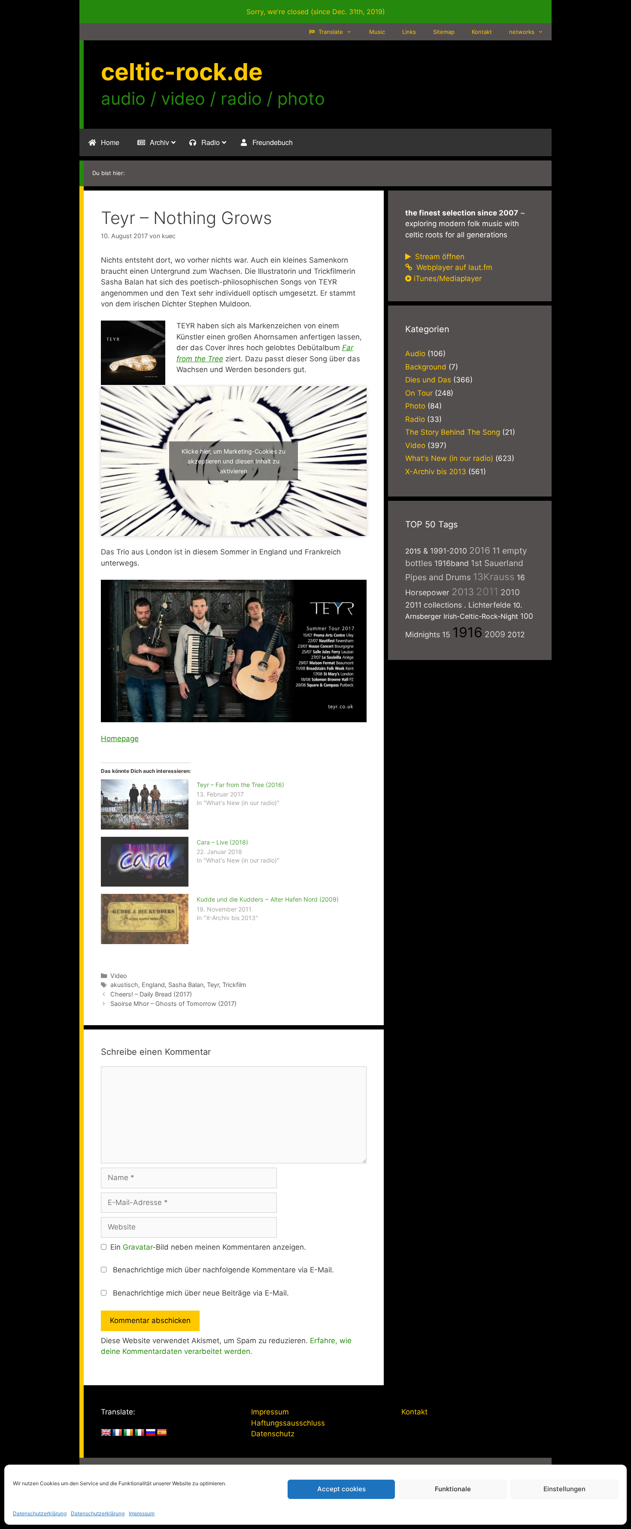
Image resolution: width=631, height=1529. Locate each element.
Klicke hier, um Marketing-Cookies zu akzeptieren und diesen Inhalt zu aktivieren (233, 461)
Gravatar (137, 1247)
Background (425, 367)
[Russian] (151, 1433)
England (153, 984)
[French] (117, 1433)
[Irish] (128, 1433)
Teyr (213, 984)
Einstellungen (564, 1489)
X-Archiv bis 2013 (435, 471)
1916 (467, 632)
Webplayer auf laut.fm (453, 267)
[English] (106, 1433)
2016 (479, 550)
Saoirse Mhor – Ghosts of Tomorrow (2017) (173, 1003)
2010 (510, 592)
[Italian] (139, 1433)
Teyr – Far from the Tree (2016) (240, 784)
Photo (415, 406)
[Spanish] (162, 1433)
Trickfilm (234, 984)
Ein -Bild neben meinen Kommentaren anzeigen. (208, 1247)
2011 (487, 591)
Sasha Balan (185, 984)
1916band (451, 563)
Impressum (142, 1513)
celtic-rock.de (182, 72)
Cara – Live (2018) (222, 842)
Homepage (120, 738)
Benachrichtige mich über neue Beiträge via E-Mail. (201, 1293)
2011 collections (433, 604)
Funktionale (453, 1489)
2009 (495, 634)
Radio (415, 419)
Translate (330, 31)
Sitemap (444, 31)
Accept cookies (341, 1489)
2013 (463, 591)
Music (377, 31)
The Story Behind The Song (452, 432)
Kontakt (482, 31)
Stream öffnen (438, 256)
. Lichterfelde (487, 604)
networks (521, 31)
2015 (413, 551)
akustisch (124, 984)
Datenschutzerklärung (40, 1513)
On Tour (419, 393)
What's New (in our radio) (449, 458)
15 (446, 634)
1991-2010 (448, 550)
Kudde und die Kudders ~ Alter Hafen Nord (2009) (268, 899)
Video (118, 975)
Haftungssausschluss (288, 1423)
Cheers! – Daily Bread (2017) (151, 994)
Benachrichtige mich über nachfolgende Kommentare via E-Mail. (223, 1270)
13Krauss (494, 576)
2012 (516, 634)
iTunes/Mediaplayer (448, 278)
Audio (415, 353)
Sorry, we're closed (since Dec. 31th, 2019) (315, 11)
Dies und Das (428, 379)
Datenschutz (272, 1433)
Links (409, 31)
